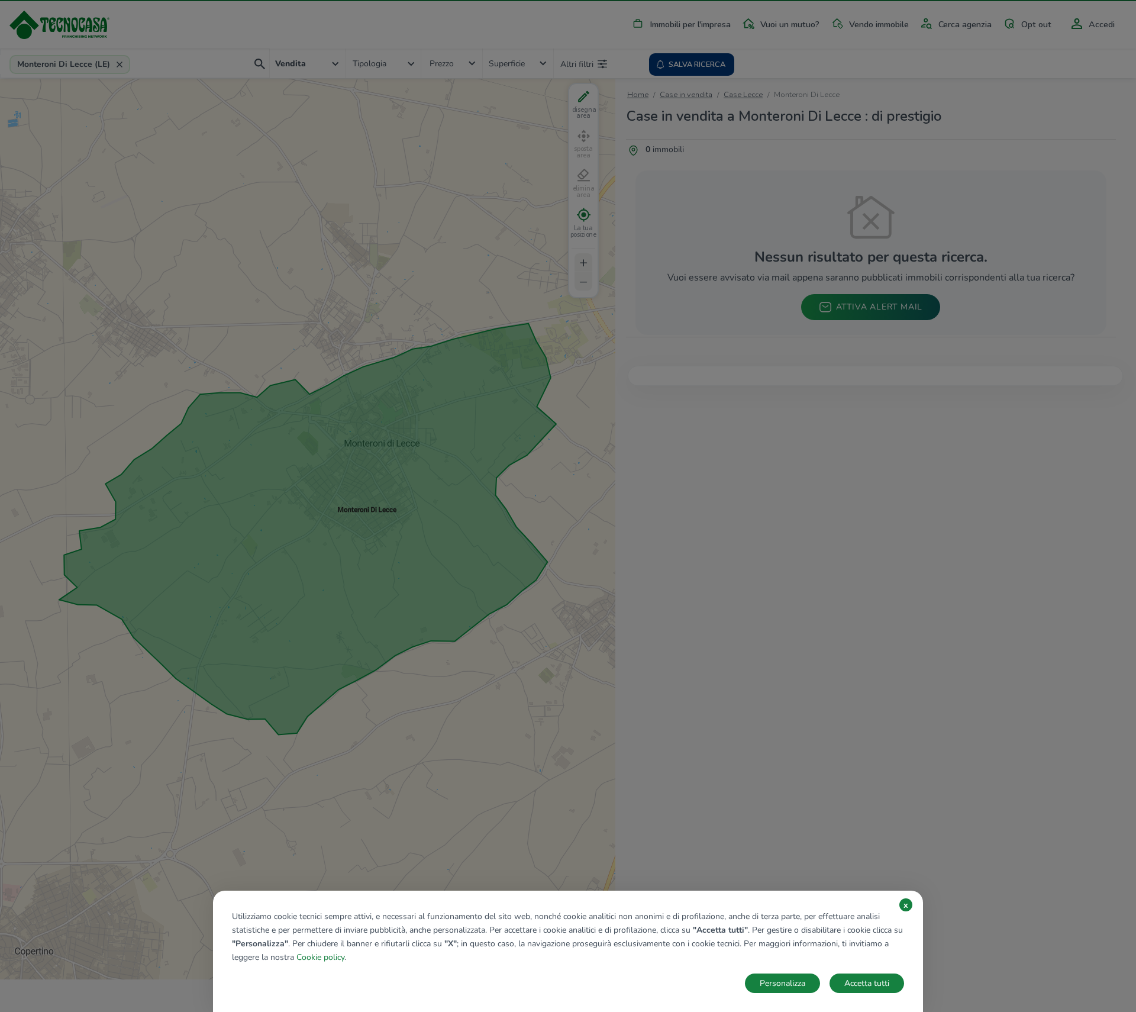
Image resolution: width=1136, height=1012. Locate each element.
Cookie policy (320, 957)
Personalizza (782, 983)
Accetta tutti (866, 983)
